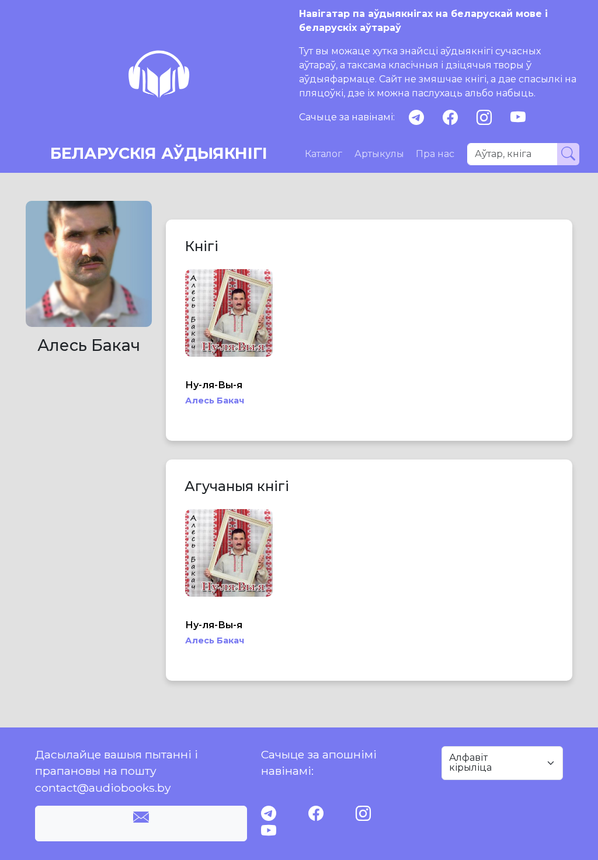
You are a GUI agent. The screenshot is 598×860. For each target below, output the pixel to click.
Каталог (323, 153)
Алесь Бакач (214, 400)
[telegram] (416, 118)
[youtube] (518, 118)
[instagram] (484, 118)
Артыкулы (379, 153)
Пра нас (435, 153)
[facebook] (450, 118)
